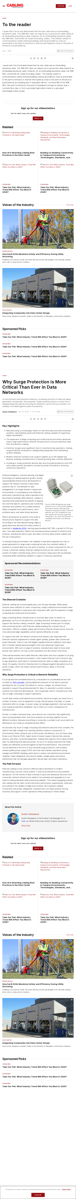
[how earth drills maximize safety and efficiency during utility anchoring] (38, 229)
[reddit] (42, 58)
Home (4, 18)
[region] (38, 1192)
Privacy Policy (66, 1189)
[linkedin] (34, 58)
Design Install (7, 251)
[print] (73, 58)
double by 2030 (19, 528)
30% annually (18, 682)
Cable (4, 375)
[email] (45, 58)
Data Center (7, 310)
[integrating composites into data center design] (38, 288)
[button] (3, 6)
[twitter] (38, 58)
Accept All (38, 1195)
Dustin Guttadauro (9, 412)
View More (70, 205)
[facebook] (31, 58)
